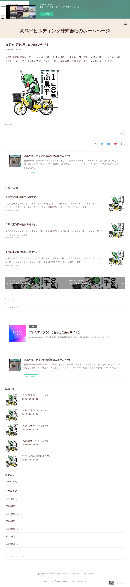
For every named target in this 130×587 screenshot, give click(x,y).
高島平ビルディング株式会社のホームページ (65, 30)
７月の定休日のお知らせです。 (21, 197)
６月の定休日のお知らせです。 (21, 224)
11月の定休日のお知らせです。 (36, 455)
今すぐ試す (46, 14)
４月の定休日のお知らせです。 (36, 440)
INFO (12, 481)
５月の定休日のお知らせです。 (21, 251)
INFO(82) (8, 124)
